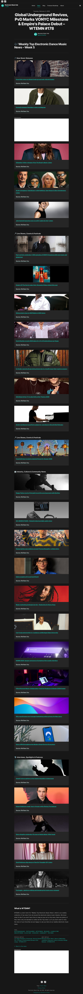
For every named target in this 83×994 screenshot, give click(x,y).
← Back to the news (20, 946)
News (38, 5)
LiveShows (35, 933)
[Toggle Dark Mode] (80, 5)
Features (50, 933)
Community (43, 933)
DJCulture (27, 933)
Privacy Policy (41, 988)
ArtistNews (39, 931)
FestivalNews (30, 931)
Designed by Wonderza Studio (41, 992)
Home (33, 5)
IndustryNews (18, 933)
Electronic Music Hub (33, 990)
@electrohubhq (42, 35)
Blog (44, 5)
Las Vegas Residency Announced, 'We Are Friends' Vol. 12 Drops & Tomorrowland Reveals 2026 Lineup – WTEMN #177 (28, 940)
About (62, 5)
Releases (47, 931)
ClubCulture (54, 931)
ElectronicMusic (19, 931)
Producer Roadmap (52, 5)
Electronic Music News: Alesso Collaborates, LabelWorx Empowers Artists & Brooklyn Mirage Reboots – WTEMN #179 (54, 940)
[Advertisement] (41, 130)
